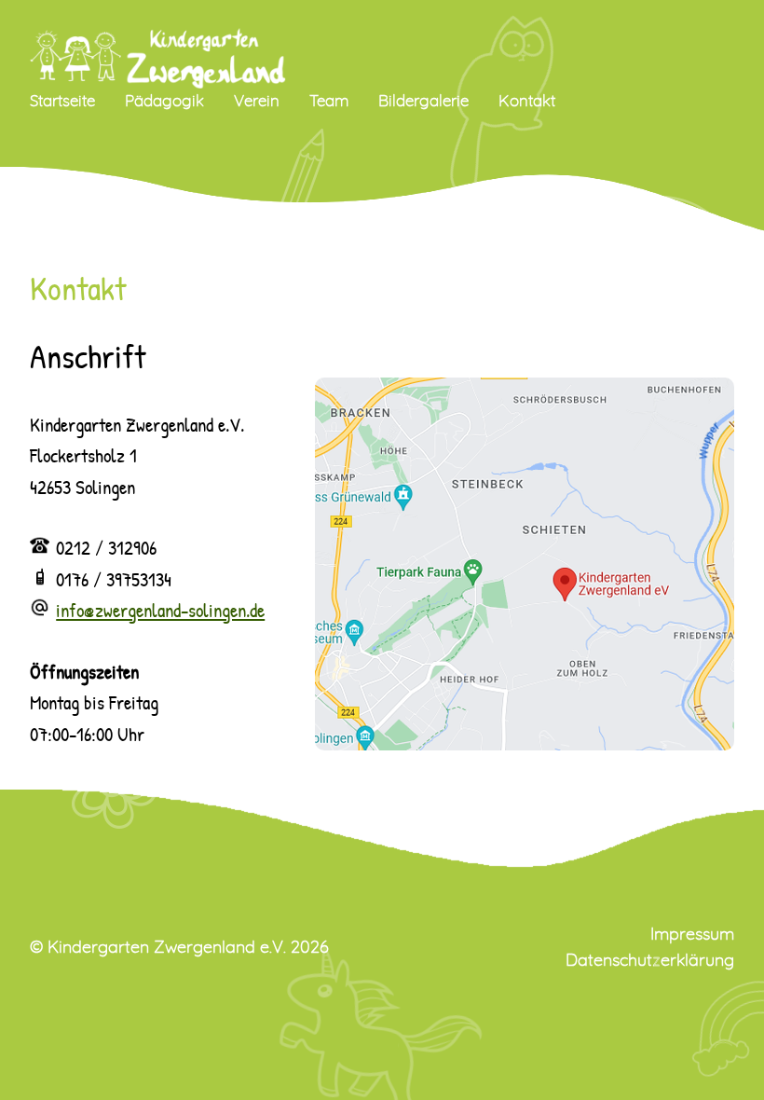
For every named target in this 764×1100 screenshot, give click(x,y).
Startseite (62, 101)
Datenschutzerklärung (650, 961)
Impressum (692, 935)
